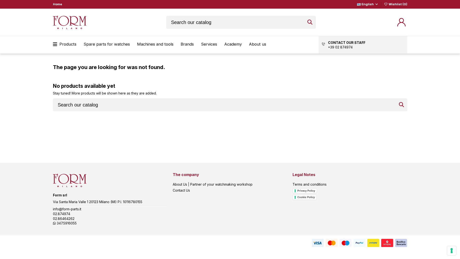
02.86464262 (64, 219)
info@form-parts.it (67, 209)
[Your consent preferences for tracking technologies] (451, 250)
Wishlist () (397, 4)
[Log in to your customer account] (401, 22)
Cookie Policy (306, 197)
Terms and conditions (310, 184)
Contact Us (181, 190)
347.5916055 (66, 223)
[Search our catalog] (310, 22)
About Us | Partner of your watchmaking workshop (213, 184)
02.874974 (61, 214)
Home (57, 4)
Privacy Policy (306, 190)
